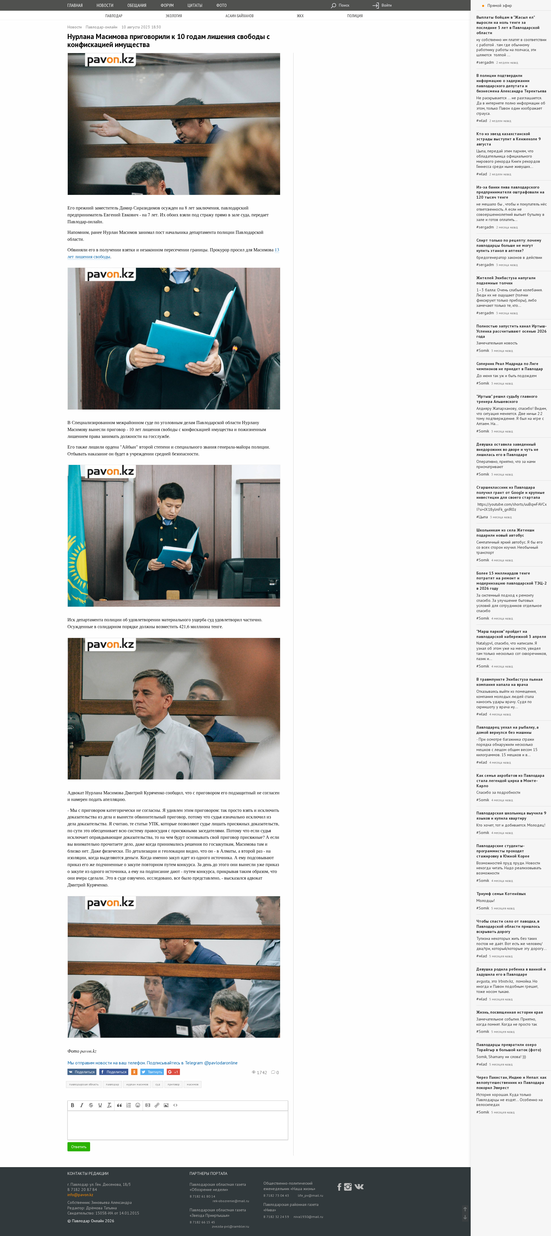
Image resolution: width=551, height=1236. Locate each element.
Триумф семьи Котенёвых (501, 893)
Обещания (136, 5)
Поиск (343, 5)
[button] (72, 1105)
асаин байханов (240, 15)
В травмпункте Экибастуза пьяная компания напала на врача (509, 682)
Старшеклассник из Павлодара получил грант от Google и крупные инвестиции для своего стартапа (510, 492)
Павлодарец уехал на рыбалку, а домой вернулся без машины (507, 730)
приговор (173, 1084)
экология (174, 15)
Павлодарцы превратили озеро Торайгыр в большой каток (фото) (508, 1047)
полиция (355, 15)
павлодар (112, 1084)
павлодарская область (83, 1084)
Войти (386, 5)
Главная (75, 5)
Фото (221, 5)
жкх (300, 15)
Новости (105, 5)
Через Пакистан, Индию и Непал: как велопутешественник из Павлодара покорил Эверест (511, 1082)
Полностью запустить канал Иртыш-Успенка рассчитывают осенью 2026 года (511, 331)
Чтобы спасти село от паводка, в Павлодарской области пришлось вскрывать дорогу (508, 926)
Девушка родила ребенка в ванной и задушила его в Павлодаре (511, 972)
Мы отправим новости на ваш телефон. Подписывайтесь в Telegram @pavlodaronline (152, 1063)
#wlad (481, 120)
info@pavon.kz (80, 1194)
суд (158, 1084)
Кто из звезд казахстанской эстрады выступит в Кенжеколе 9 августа (508, 139)
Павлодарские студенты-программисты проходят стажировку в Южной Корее (502, 851)
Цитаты (195, 5)
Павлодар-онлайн (101, 27)
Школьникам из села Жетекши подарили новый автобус (505, 532)
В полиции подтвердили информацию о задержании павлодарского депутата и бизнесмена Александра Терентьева (511, 83)
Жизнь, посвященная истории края (509, 1012)
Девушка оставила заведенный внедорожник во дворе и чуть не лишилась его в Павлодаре (507, 449)
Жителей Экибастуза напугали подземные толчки (506, 280)
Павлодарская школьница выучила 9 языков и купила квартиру (511, 815)
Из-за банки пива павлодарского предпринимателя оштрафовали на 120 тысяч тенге (510, 192)
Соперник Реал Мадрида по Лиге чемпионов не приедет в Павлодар (509, 366)
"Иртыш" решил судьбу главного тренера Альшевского (506, 399)
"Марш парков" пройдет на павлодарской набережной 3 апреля (511, 634)
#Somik (482, 350)
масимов (192, 1084)
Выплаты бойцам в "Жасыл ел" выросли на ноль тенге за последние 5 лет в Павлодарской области (508, 25)
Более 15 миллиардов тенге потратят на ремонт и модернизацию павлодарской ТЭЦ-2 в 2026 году (511, 581)
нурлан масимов (137, 1084)
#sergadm (485, 62)
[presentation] (73, 1106)
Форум (167, 5)
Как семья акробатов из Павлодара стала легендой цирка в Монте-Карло (510, 780)
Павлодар (113, 15)
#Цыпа (482, 517)
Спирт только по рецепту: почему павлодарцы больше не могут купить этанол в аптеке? (508, 245)
